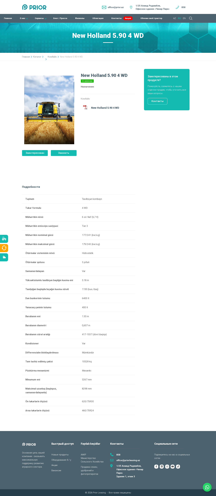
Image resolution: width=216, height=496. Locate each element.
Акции (54, 465)
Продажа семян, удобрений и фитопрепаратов (89, 470)
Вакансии (56, 470)
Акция (128, 18)
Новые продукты (60, 454)
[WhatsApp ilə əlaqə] (207, 487)
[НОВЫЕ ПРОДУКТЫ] (4, 239)
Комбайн (52, 56)
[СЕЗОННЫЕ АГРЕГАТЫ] (4, 257)
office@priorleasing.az (128, 460)
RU (179, 18)
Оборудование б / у (61, 460)
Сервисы (39, 18)
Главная (8, 18)
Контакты (116, 18)
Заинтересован (35, 152)
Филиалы (79, 18)
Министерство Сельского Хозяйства (92, 460)
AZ (174, 18)
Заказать (63, 152)
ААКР (83, 454)
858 (183, 7)
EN (184, 18)
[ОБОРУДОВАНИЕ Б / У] (4, 248)
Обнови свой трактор (151, 18)
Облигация (97, 18)
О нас (22, 18)
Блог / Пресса (60, 18)
